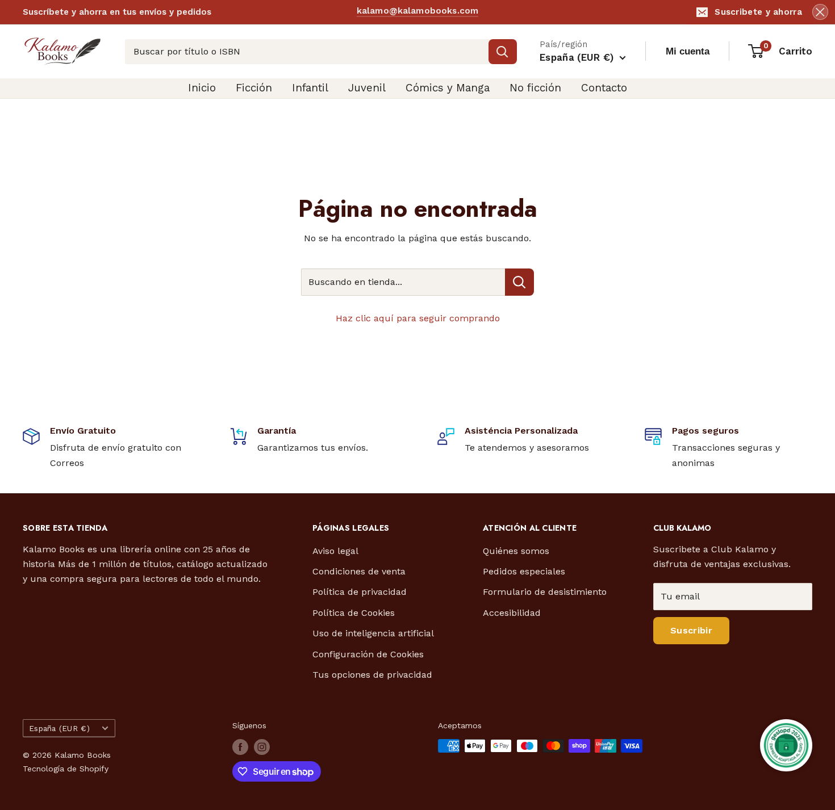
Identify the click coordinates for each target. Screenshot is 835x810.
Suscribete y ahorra (758, 12)
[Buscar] (503, 51)
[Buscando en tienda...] (519, 282)
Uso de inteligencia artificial (373, 633)
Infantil (310, 87)
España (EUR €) (59, 728)
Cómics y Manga (448, 87)
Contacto (604, 87)
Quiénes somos (516, 550)
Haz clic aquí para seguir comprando (418, 318)
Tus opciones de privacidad (372, 674)
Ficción (254, 87)
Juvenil (367, 87)
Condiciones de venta (359, 571)
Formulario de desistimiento (545, 591)
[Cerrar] (820, 12)
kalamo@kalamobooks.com (417, 11)
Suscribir (691, 630)
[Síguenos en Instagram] (262, 747)
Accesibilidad (512, 612)
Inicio (202, 87)
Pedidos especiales (524, 571)
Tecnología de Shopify (65, 768)
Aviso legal (335, 550)
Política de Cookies (353, 612)
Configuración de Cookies (368, 654)
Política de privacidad (359, 591)
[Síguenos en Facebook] (240, 747)
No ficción (535, 87)
